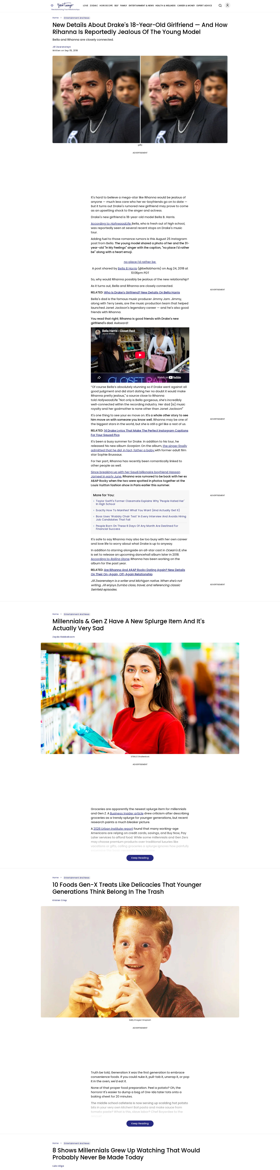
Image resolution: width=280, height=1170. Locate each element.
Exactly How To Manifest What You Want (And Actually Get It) (138, 510)
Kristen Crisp (59, 900)
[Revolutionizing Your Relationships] (65, 5)
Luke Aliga (58, 1165)
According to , (111, 224)
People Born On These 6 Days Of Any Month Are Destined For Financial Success (137, 527)
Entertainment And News (76, 17)
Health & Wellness (165, 5)
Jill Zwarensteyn (61, 46)
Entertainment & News (141, 5)
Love (85, 5)
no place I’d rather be (140, 262)
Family (123, 5)
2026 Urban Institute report (113, 829)
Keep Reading (140, 858)
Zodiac (94, 5)
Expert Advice (204, 5)
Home (55, 17)
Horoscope (106, 5)
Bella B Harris (127, 268)
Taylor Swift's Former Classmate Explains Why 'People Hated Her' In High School (140, 502)
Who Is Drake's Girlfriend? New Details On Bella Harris (142, 292)
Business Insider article (127, 813)
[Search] (219, 5)
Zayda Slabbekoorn (63, 636)
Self (116, 5)
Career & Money (186, 5)
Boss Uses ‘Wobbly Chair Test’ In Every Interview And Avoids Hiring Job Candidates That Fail (141, 518)
